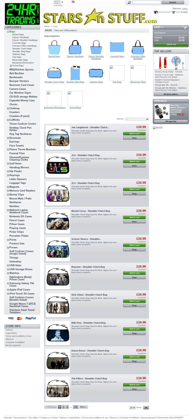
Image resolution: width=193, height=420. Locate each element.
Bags (12, 31)
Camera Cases (17, 89)
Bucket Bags (18, 34)
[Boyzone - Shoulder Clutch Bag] (57, 277)
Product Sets (17, 243)
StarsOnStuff (175, 417)
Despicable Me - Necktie (166, 85)
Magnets (14, 186)
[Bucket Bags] (54, 54)
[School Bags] (75, 105)
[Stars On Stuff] (29, 12)
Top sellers (163, 51)
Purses (13, 247)
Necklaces (15, 202)
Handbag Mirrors (19, 167)
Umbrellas (15, 261)
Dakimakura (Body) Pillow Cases (20, 278)
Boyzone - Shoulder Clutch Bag (88, 267)
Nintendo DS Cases (20, 216)
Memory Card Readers (22, 190)
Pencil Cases (17, 220)
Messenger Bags (20, 60)
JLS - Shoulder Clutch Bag (85, 155)
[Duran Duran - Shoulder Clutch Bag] (57, 360)
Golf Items (15, 163)
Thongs (13, 257)
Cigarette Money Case (22, 100)
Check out (171, 44)
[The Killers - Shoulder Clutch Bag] (57, 388)
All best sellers (171, 94)
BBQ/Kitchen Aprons (21, 69)
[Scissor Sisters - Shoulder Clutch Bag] (57, 249)
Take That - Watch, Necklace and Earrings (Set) (178, 108)
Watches (14, 273)
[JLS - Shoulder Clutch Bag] (57, 165)
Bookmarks (16, 77)
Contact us (45, 417)
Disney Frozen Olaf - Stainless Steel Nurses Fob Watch (169, 76)
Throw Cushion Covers (22, 123)
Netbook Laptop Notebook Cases (18, 211)
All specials (170, 121)
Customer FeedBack (15, 342)
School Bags (18, 65)
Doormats (15, 137)
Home (47, 26)
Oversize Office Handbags (24, 46)
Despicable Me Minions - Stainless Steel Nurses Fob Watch (170, 89)
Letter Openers (18, 179)
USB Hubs (15, 265)
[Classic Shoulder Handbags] (96, 54)
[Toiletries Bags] (96, 80)
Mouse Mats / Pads (20, 198)
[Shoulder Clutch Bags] (54, 80)
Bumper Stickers (19, 81)
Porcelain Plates (18, 235)
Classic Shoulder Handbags (25, 40)
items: (139, 407)
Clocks (13, 104)
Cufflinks (14, 119)
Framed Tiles (17, 153)
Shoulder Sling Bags (21, 51)
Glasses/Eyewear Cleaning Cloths (19, 158)
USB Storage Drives (20, 269)
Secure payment (13, 345)
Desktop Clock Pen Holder (20, 129)
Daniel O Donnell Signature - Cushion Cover (168, 81)
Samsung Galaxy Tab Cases (21, 284)
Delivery (9, 330)
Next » (83, 407)
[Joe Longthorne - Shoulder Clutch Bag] (57, 137)
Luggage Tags (17, 182)
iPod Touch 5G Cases (21, 293)
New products (20, 417)
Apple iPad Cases (19, 289)
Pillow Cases (17, 224)
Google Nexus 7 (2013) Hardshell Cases (22, 305)
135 (75, 407)
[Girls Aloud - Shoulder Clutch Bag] (57, 305)
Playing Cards (17, 228)
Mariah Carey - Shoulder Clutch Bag (90, 211)
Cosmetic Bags (19, 43)
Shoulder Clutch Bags (22, 48)
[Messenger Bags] (138, 80)
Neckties (14, 206)
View (134, 138)
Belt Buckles (16, 73)
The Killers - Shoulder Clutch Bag (89, 378)
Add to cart (134, 134)
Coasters (14, 112)
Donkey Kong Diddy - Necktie (168, 72)
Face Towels (16, 145)
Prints (12, 239)
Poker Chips (16, 231)
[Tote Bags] (117, 80)
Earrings (14, 141)
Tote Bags (16, 57)
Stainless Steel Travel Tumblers (21, 311)
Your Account (164, 12)
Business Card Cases (21, 85)
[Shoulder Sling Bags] (75, 80)
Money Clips (16, 194)
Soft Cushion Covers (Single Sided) (21, 252)
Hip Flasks (15, 171)
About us (10, 339)
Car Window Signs (20, 92)
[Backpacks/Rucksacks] (54, 105)
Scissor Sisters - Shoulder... (86, 239)
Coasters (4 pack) (19, 116)
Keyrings (14, 175)
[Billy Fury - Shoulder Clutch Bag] (57, 333)
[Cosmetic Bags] (117, 54)
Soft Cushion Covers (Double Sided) (21, 298)
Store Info (13, 326)
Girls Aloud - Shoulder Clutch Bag (89, 294)
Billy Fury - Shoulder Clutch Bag (88, 323)
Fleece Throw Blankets (22, 149)
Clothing (14, 108)
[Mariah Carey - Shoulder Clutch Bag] (57, 221)
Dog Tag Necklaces (20, 134)
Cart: (178, 12)
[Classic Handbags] (75, 54)
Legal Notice (11, 333)
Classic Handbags (20, 37)
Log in (185, 8)
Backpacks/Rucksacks (23, 63)
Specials (160, 101)
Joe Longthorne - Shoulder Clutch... (90, 127)
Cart (157, 27)
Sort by (120, 119)
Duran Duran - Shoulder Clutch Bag (90, 350)
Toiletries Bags (19, 54)
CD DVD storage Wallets (23, 96)
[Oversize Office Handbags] (138, 54)
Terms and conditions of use (18, 336)
